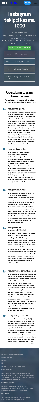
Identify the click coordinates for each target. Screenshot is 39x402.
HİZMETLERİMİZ (6, 358)
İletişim (27, 397)
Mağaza (31, 375)
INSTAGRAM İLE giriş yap (20, 48)
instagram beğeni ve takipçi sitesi (12, 354)
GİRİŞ (28, 3)
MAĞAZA (4, 360)
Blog (2, 363)
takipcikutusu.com (19, 366)
